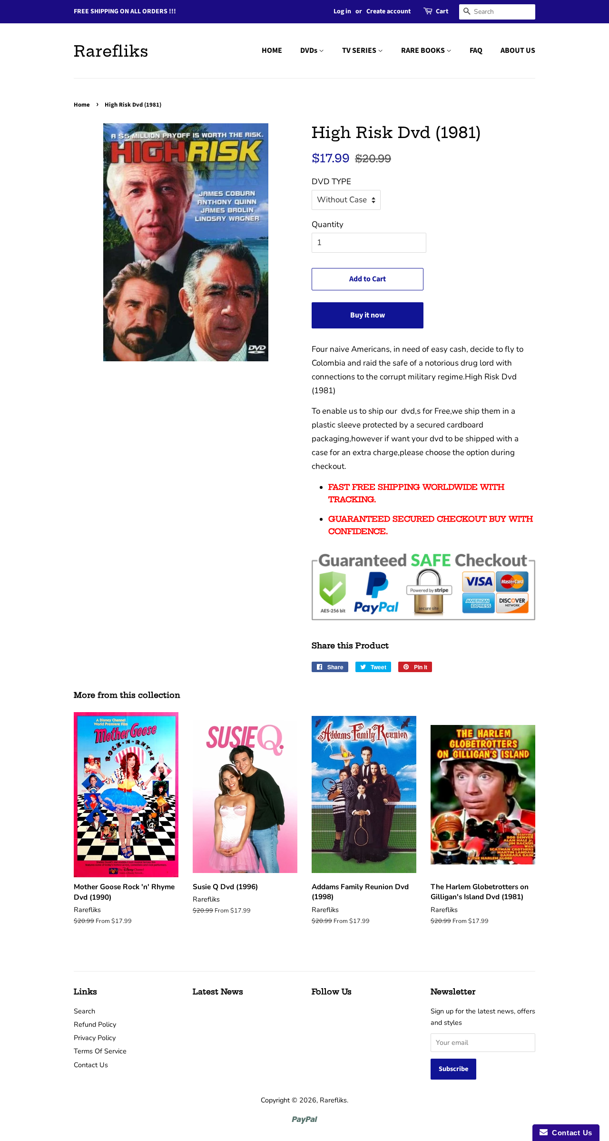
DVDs (309, 50)
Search (84, 1011)
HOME (272, 50)
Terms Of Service (100, 1051)
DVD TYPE (331, 181)
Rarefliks (111, 51)
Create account (388, 11)
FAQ (476, 50)
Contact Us (91, 1065)
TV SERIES (360, 50)
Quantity (328, 224)
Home (82, 104)
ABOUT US (518, 50)
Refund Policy (95, 1024)
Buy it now (367, 315)
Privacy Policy (95, 1037)
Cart (442, 11)
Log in (342, 11)
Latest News (218, 991)
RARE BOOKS (423, 50)
